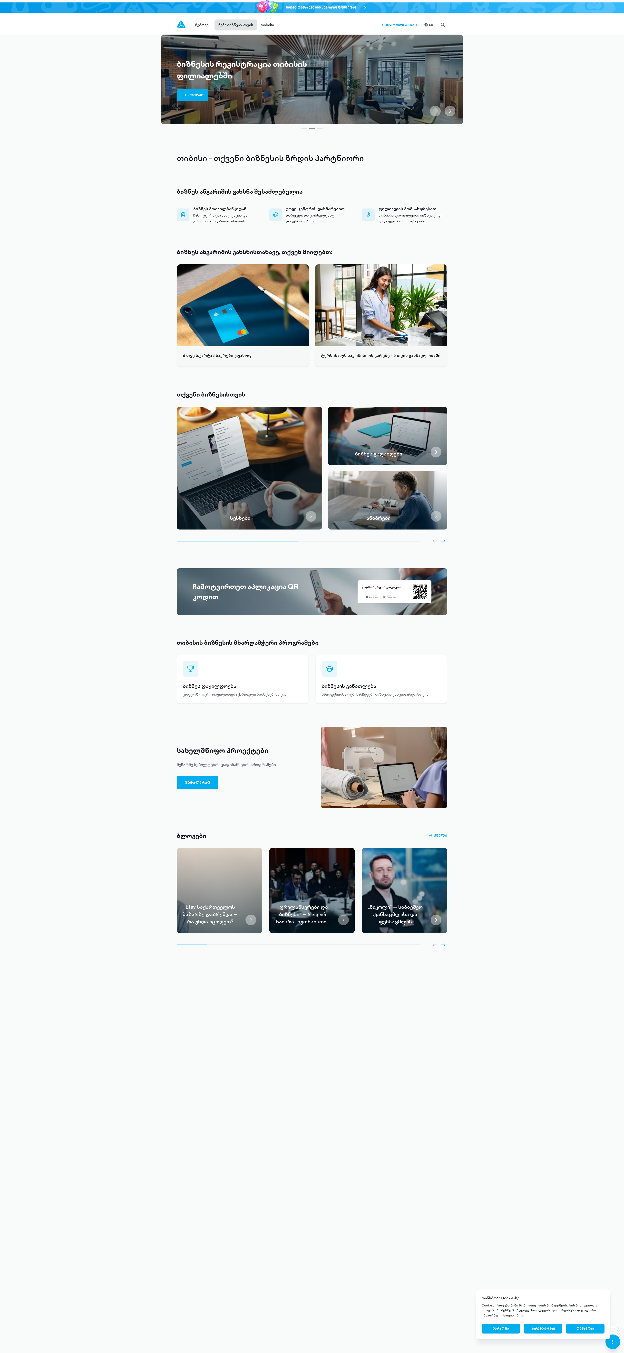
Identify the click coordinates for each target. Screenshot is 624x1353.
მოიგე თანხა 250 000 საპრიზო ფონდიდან (321, 7)
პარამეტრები (543, 1328)
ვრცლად (193, 97)
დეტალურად (197, 782)
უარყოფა (501, 1328)
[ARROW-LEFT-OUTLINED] (435, 541)
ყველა (438, 835)
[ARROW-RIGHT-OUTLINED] (443, 541)
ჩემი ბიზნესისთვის (235, 24)
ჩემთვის (203, 24)
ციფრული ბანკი (398, 24)
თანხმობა (585, 1328)
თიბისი (267, 24)
